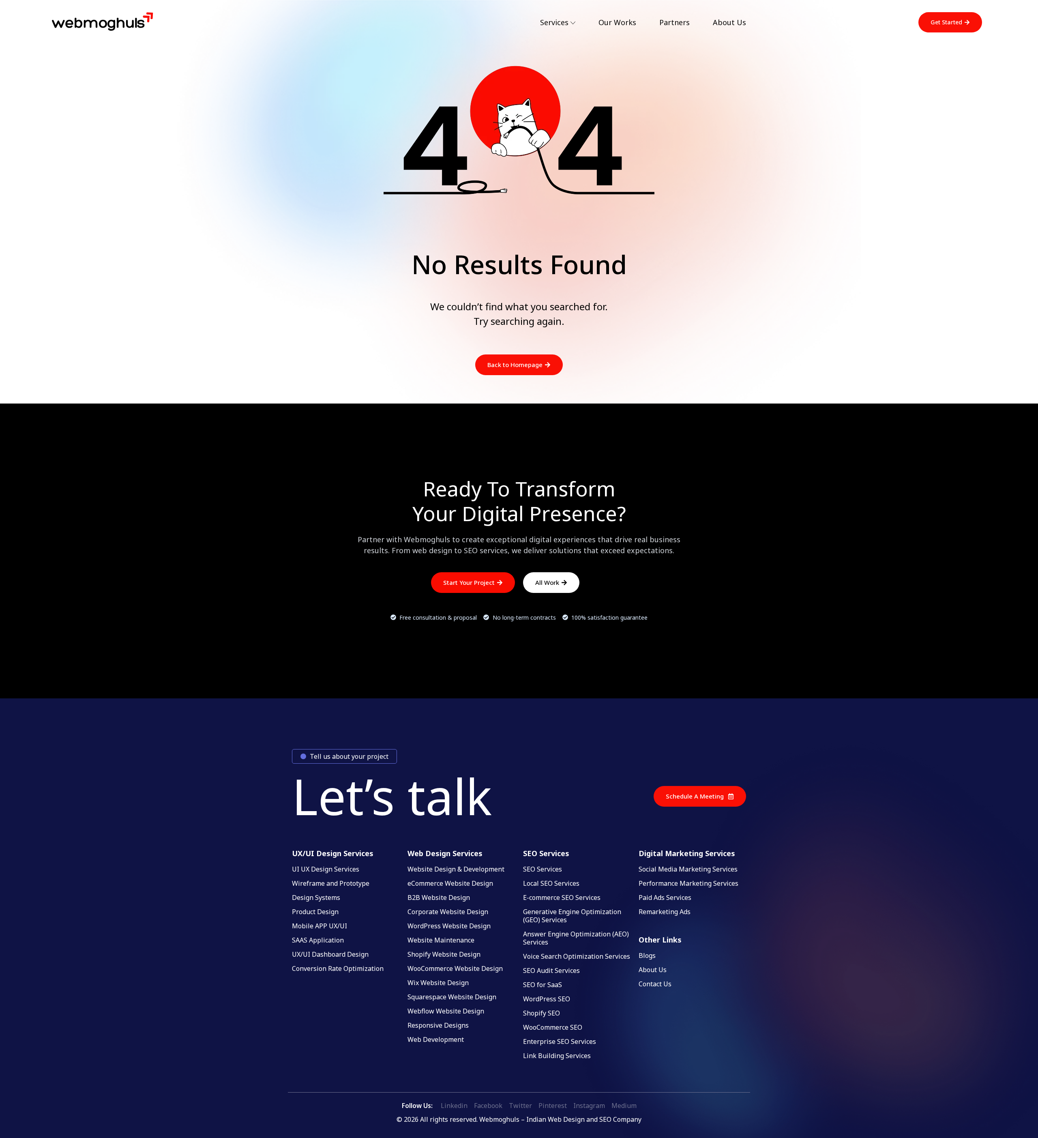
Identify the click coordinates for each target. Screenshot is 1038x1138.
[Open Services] (572, 22)
